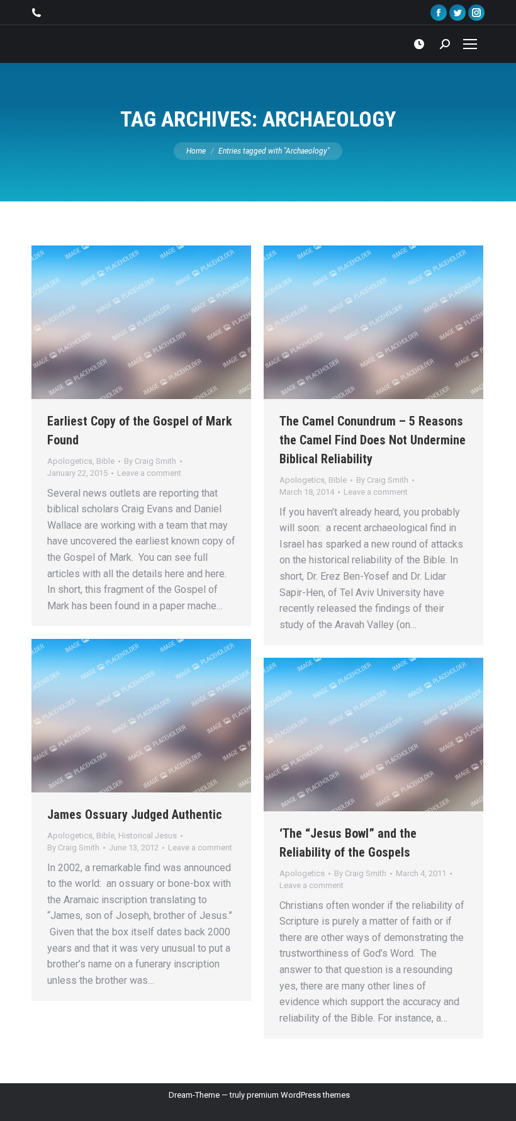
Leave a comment (149, 473)
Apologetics (70, 461)
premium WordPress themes (298, 1095)
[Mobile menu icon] (470, 44)
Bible (105, 461)
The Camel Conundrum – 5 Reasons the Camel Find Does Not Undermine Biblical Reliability (372, 440)
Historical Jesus (147, 835)
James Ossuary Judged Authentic (134, 814)
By (150, 461)
